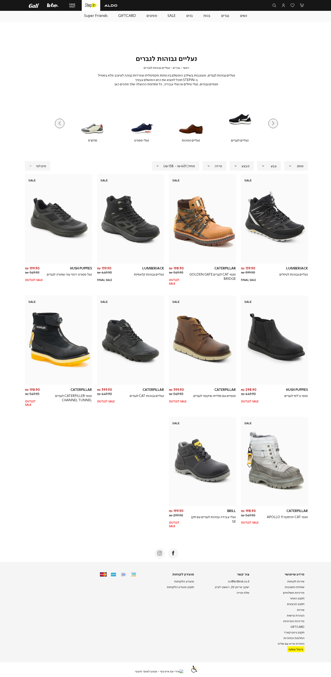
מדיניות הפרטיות (293, 621)
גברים (176, 68)
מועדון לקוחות (183, 574)
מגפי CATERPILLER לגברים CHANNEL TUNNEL (73, 398)
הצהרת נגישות (295, 615)
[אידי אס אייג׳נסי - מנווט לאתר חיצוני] (159, 672)
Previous (273, 123)
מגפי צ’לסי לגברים (296, 396)
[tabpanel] (239, 123)
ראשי (186, 68)
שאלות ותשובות (294, 587)
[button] (301, 5)
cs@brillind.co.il (238, 581)
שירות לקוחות (295, 581)
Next (59, 123)
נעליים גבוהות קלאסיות (149, 274)
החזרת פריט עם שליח (291, 643)
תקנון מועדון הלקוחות (180, 587)
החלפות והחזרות (293, 638)
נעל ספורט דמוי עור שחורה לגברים (69, 274)
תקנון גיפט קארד (294, 632)
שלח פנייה (243, 592)
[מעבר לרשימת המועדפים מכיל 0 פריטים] (292, 5)
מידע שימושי (294, 574)
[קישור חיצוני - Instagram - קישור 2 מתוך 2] (160, 553)
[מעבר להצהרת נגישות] (194, 671)
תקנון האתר (297, 598)
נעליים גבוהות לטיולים (293, 274)
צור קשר (243, 574)
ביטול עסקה (295, 649)
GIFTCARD (297, 626)
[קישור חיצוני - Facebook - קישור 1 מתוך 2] (173, 553)
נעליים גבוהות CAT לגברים (147, 396)
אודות (300, 610)
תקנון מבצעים (295, 604)
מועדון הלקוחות (184, 581)
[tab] (296, 166)
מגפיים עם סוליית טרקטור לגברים (214, 396)
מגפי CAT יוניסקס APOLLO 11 (287, 517)
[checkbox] (240, 123)
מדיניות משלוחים (293, 592)
